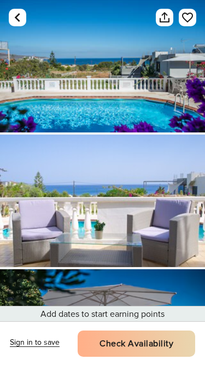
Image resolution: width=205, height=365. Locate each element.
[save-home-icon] (182, 17)
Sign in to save (35, 342)
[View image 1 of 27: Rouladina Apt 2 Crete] (102, 66)
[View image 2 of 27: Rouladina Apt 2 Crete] (102, 201)
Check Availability (136, 343)
